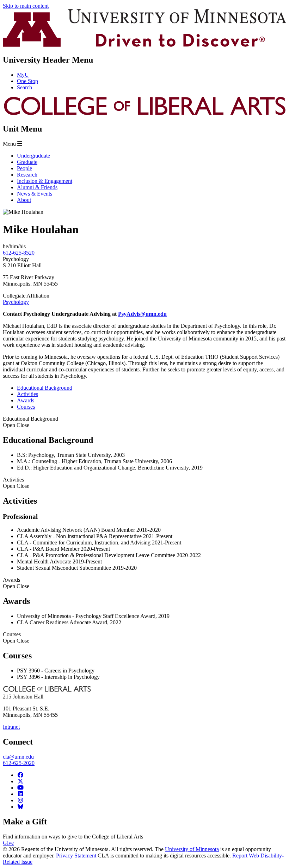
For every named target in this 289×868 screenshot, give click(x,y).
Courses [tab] (26, 407)
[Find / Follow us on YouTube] (20, 788)
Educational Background (30, 422)
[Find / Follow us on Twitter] (20, 781)
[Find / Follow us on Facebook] (20, 775)
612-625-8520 (19, 253)
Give (8, 843)
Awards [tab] (25, 400)
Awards (16, 583)
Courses (16, 637)
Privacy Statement (76, 856)
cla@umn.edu (18, 757)
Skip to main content (26, 6)
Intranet (11, 727)
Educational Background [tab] (44, 388)
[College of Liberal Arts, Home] (144, 114)
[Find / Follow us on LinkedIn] (20, 794)
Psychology (16, 302)
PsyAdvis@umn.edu (142, 314)
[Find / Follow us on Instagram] (20, 800)
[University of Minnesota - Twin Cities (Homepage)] (144, 45)
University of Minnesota (192, 849)
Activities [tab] (27, 394)
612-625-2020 (19, 763)
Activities (16, 483)
